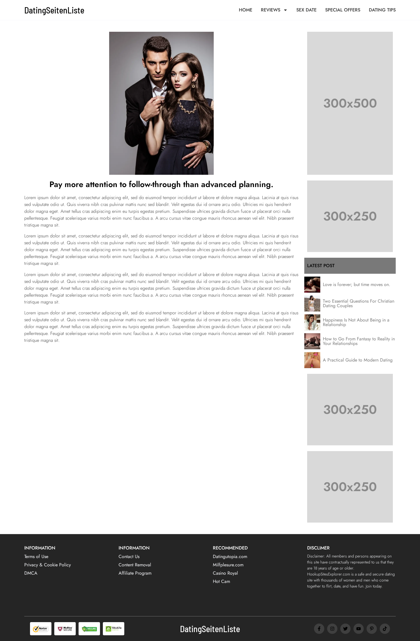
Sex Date (306, 10)
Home (245, 10)
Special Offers (342, 10)
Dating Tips (382, 10)
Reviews (270, 10)
